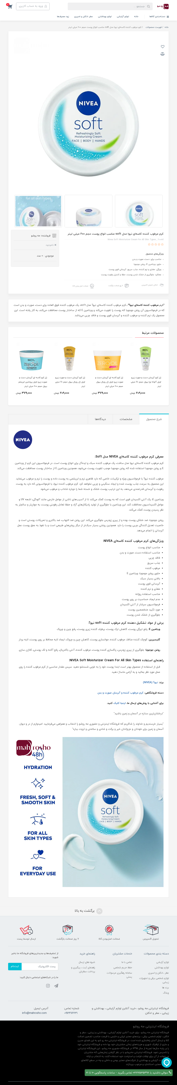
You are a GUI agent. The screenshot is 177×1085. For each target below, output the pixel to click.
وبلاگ (166, 993)
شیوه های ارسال (87, 962)
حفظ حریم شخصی (122, 967)
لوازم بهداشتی (105, 16)
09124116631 (70, 1013)
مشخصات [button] (126, 419)
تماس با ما (127, 962)
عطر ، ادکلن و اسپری (158, 973)
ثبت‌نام (15, 966)
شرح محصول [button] (154, 419)
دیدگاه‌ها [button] (100, 419)
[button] (12, 6)
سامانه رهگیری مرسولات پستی (119, 975)
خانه (136, 16)
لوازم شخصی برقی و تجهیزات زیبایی (154, 980)
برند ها (165, 987)
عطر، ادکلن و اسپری (83, 16)
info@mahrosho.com (34, 1013)
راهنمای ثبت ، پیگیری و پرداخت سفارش (83, 969)
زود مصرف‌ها (63, 16)
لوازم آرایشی (123, 16)
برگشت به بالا (85, 910)
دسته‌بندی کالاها (158, 16)
